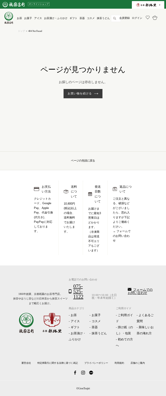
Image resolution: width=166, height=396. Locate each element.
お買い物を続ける (80, 93)
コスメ (96, 321)
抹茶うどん (99, 333)
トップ (21, 31)
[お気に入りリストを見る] (147, 18)
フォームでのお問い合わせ (122, 236)
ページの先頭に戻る (83, 160)
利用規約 (119, 363)
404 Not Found (35, 31)
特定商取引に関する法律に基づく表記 (57, 363)
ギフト (75, 327)
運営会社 (26, 363)
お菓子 (96, 315)
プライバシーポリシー (96, 363)
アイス (75, 321)
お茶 (74, 315)
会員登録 (124, 17)
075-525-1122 (78, 291)
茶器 (95, 327)
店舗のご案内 (138, 363)
